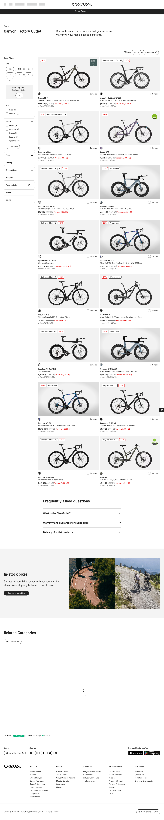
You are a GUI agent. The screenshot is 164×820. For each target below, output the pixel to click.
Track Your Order (115, 790)
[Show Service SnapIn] (161, 410)
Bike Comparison (88, 781)
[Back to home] (82, 4)
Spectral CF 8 (105, 315)
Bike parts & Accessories (144, 781)
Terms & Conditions (37, 784)
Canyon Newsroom (37, 781)
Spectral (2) (13, 137)
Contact (111, 793)
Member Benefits (62, 781)
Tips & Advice (61, 775)
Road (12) (12, 110)
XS (29, 69)
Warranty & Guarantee (117, 784)
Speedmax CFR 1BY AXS (108, 369)
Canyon (6, 26)
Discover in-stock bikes (16, 593)
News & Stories (62, 771)
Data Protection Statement (40, 790)
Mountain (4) (14, 113)
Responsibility (35, 771)
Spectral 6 (103, 477)
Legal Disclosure (36, 787)
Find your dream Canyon (91, 771)
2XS (19, 69)
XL (10, 80)
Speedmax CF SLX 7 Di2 (47, 369)
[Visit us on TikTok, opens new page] (56, 753)
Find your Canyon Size (90, 778)
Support (42, 4)
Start (19, 95)
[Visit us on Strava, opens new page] (49, 753)
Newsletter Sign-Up (16, 753)
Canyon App (60, 784)
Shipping (112, 778)
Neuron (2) (13, 133)
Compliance (34, 793)
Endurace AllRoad (45, 152)
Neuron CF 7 (104, 152)
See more (14, 146)
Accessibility (35, 796)
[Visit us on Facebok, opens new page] (31, 753)
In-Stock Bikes (87, 775)
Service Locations (115, 775)
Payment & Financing (117, 781)
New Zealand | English (149, 812)
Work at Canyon (36, 778)
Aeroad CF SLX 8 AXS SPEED (110, 98)
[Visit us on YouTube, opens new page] (43, 753)
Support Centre (114, 771)
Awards (33, 775)
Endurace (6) (14, 129)
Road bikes (139, 771)
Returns (112, 787)
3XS (10, 69)
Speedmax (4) (14, 141)
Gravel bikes (139, 775)
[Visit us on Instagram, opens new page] (37, 753)
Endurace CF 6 (43, 315)
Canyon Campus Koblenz (65, 778)
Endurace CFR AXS (107, 260)
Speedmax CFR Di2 (107, 206)
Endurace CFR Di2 (45, 423)
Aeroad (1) (13, 125)
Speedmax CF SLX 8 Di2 (47, 260)
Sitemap (59, 787)
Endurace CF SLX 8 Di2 (46, 206)
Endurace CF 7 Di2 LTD (46, 477)
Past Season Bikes (12, 641)
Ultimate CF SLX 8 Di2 (108, 423)
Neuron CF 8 (43, 98)
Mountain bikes (141, 778)
